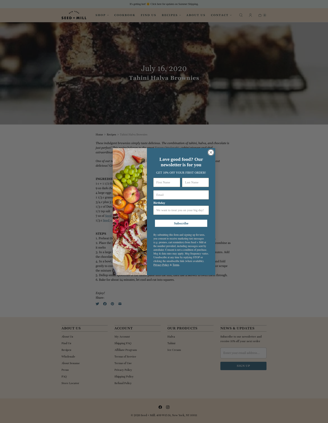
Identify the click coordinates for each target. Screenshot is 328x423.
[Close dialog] (211, 152)
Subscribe (181, 223)
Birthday (159, 203)
